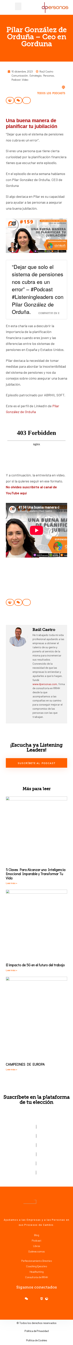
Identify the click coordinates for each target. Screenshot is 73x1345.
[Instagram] (36, 1298)
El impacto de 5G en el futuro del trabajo (35, 965)
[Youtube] (41, 1298)
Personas (48, 75)
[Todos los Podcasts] (63, 87)
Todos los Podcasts (51, 93)
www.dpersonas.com (45, 684)
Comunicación (19, 75)
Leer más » (11, 883)
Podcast (16, 79)
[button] (18, 6)
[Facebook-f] (26, 1298)
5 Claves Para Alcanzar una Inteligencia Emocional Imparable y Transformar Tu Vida (35, 873)
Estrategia (35, 75)
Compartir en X (48, 313)
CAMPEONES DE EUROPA (25, 1064)
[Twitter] (31, 1298)
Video (25, 79)
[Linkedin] (46, 1298)
